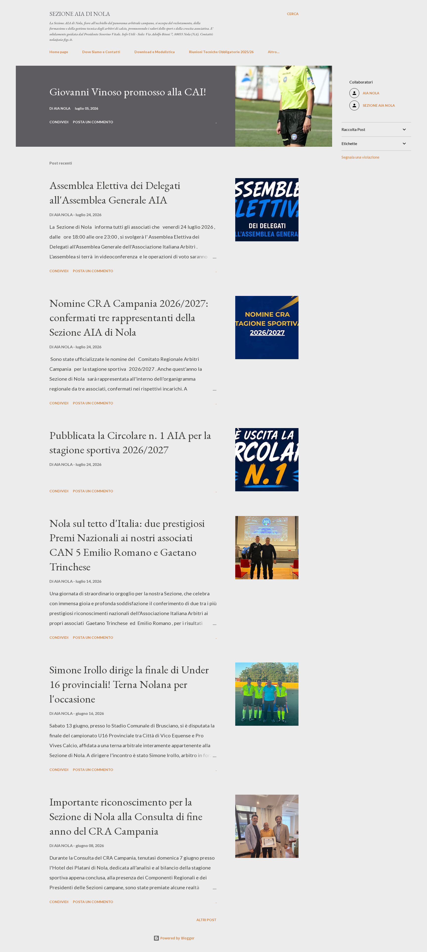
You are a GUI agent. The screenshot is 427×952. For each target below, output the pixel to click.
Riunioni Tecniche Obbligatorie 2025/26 (221, 52)
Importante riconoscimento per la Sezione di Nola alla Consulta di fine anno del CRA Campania (125, 816)
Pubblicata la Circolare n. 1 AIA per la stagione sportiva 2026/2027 (130, 442)
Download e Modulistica (154, 52)
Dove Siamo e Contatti (101, 52)
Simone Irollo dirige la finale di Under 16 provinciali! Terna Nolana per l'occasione (129, 683)
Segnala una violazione (360, 157)
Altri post (206, 920)
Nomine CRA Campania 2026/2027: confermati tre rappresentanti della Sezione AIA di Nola (128, 317)
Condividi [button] (58, 122)
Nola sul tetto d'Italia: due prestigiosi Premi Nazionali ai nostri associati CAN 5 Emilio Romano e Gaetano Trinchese (127, 545)
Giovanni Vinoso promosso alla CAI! (127, 91)
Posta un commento (93, 122)
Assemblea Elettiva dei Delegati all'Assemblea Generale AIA (114, 192)
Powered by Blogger (176, 938)
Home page (58, 52)
